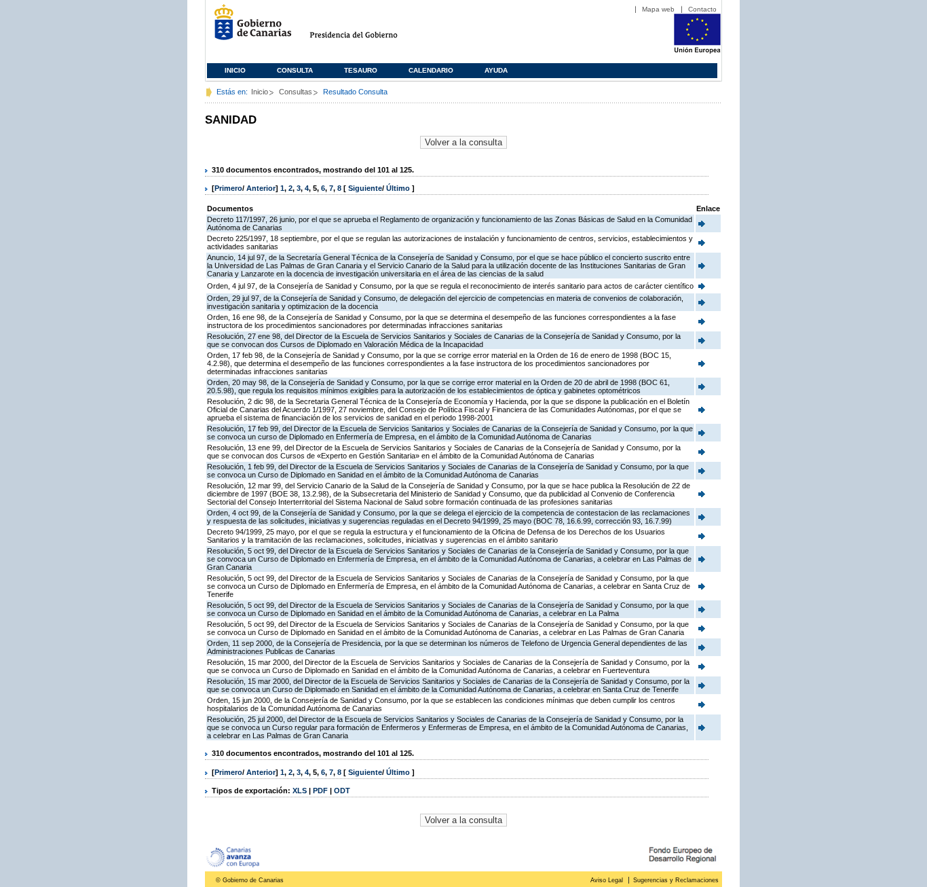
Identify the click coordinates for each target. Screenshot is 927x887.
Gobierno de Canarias (249, 27)
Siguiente (365, 188)
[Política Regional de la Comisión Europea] (697, 51)
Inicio (235, 70)
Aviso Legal (606, 880)
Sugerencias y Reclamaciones (676, 880)
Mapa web (658, 9)
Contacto (702, 9)
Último (399, 188)
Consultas (295, 92)
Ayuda (496, 70)
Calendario (431, 70)
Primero (228, 188)
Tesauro (360, 70)
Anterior (261, 188)
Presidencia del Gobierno (366, 27)
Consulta (295, 70)
